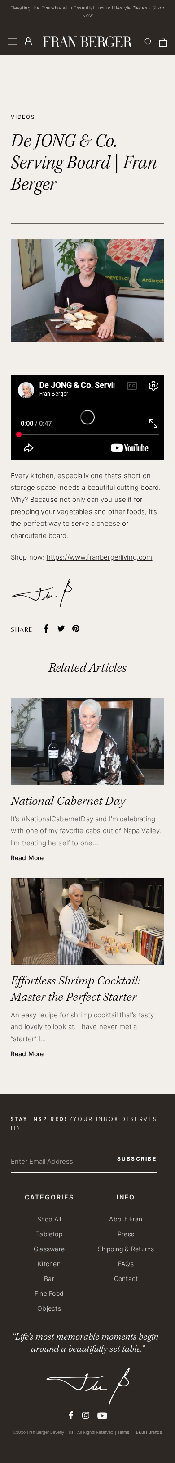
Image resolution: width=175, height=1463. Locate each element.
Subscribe (87, 779)
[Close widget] (160, 663)
